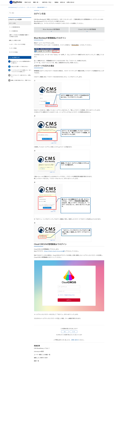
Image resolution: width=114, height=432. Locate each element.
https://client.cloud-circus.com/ (53, 251)
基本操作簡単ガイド (42, 7)
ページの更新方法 (13, 31)
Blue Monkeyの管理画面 (51, 29)
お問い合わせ (70, 2)
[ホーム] (16, 2)
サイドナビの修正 (13, 52)
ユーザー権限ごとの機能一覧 (42, 354)
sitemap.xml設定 (39, 351)
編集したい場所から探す (15, 40)
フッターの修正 (13, 48)
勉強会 (56, 2)
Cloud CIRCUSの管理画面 (87, 29)
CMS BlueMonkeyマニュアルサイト (16, 7)
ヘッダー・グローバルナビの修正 (17, 44)
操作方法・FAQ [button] (46, 2)
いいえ (73, 331)
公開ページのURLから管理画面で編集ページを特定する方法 (19, 35)
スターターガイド (31, 7)
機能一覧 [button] (35, 2)
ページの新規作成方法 (14, 27)
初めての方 (28, 2)
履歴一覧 (36, 361)
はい (65, 331)
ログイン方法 (12, 23)
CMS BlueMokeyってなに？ (42, 348)
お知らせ (62, 2)
